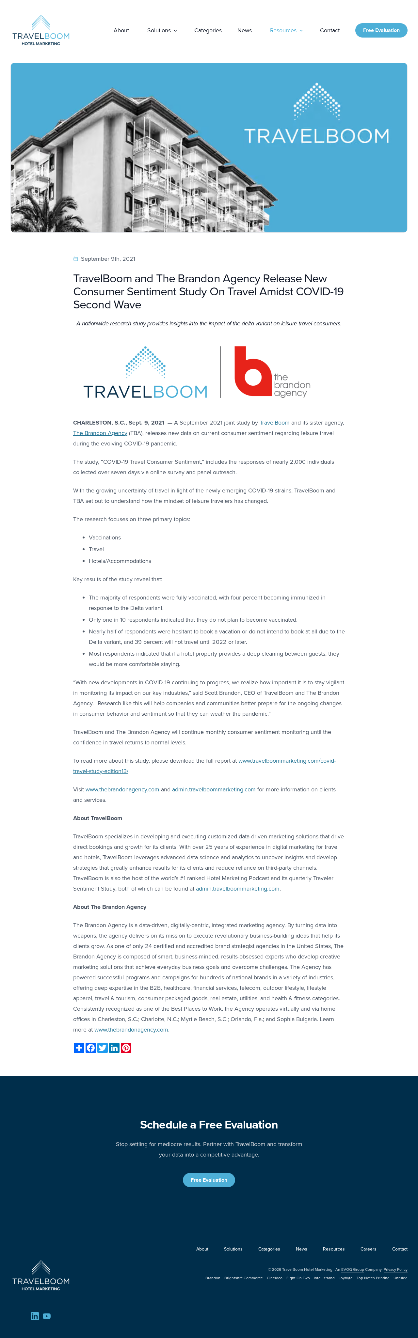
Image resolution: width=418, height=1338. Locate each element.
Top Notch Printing (373, 1278)
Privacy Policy (396, 1269)
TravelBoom (275, 422)
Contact (330, 30)
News (244, 30)
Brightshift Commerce (243, 1278)
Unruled (401, 1278)
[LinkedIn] (35, 1316)
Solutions (159, 30)
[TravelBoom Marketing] (40, 1275)
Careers (369, 1249)
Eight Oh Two (298, 1278)
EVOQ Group (352, 1269)
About (121, 30)
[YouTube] (47, 1316)
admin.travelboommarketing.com (214, 789)
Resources (283, 30)
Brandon (212, 1278)
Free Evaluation (381, 30)
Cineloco (274, 1278)
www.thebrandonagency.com (122, 789)
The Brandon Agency (100, 433)
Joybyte (346, 1278)
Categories (208, 30)
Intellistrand (324, 1278)
